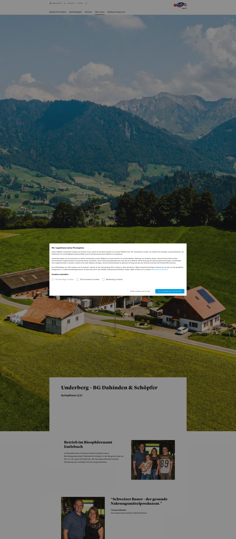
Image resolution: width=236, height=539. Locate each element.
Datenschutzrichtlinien (159, 269)
